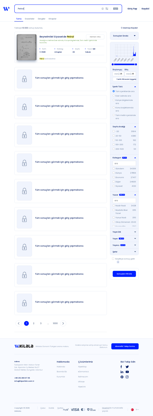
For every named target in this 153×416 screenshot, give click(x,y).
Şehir (115, 251)
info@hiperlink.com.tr (24, 381)
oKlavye (81, 381)
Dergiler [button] (41, 18)
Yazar (118, 195)
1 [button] (26, 323)
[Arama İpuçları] (103, 8)
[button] (6, 9)
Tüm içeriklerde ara (124, 91)
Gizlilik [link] (51, 408)
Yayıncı (119, 245)
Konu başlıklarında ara (124, 109)
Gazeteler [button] (30, 18)
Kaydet (130, 28)
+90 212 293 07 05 (22, 378)
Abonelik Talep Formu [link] (125, 346)
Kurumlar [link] (61, 377)
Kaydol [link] (145, 8)
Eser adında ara (123, 95)
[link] (26, 47)
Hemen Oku (95, 37)
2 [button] (33, 323)
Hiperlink (106, 408)
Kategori (119, 157)
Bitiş (126, 69)
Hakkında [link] (61, 367)
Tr (136, 409)
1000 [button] (55, 323)
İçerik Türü (118, 86)
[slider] (112, 64)
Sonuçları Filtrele (124, 274)
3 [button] (41, 323)
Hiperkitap (82, 367)
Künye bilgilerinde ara (124, 102)
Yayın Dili (117, 232)
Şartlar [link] (60, 408)
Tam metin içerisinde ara (125, 117)
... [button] (48, 323)
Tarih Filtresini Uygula (126, 79)
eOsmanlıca (83, 371)
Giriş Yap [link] (132, 8)
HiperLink (82, 387)
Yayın (118, 238)
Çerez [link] (42, 408)
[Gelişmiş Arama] (107, 8)
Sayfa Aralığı (119, 126)
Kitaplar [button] (52, 18)
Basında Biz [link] (62, 371)
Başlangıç (117, 69)
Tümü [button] (19, 18)
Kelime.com (83, 377)
